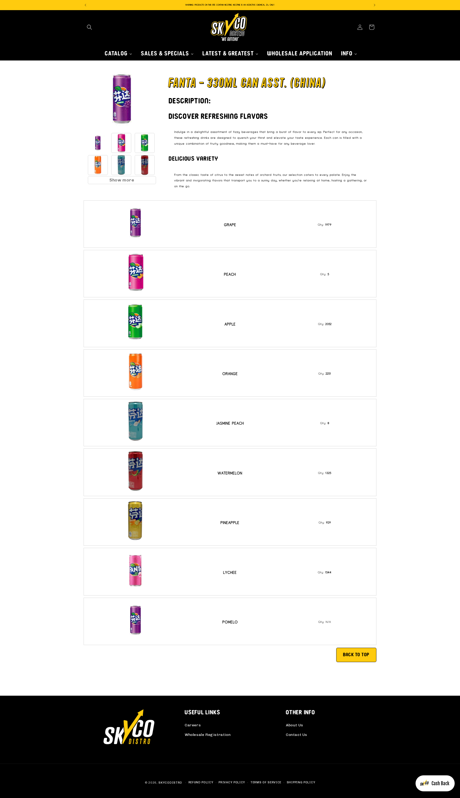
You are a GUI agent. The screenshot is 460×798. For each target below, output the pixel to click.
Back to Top (356, 654)
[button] (89, 27)
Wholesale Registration (208, 734)
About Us (294, 725)
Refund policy (200, 782)
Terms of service (265, 782)
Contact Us (296, 734)
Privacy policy (232, 782)
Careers (193, 725)
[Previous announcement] (85, 5)
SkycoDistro (170, 782)
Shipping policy (301, 782)
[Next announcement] (374, 5)
